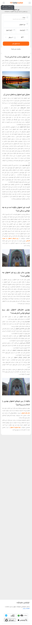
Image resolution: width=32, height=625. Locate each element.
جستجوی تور (16, 44)
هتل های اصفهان (25, 413)
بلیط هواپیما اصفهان (15, 427)
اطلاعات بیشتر (26, 608)
